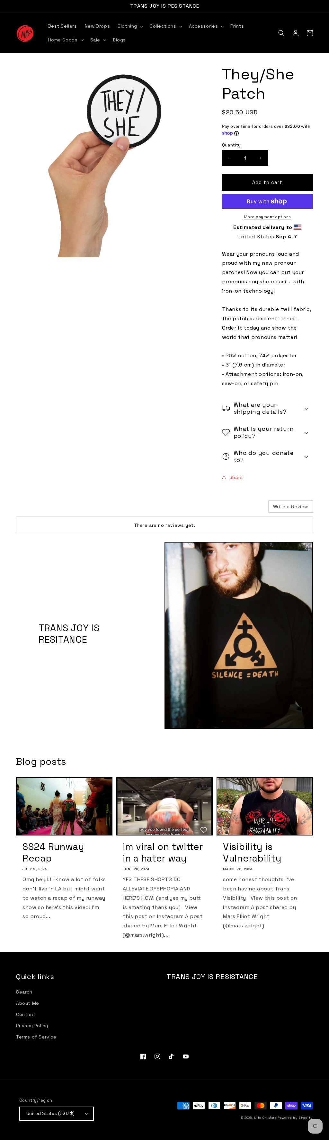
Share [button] (236, 477)
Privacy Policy (32, 1026)
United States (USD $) (50, 1113)
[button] (130, 26)
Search (24, 992)
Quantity (231, 145)
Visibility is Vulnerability (252, 852)
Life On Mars (265, 1118)
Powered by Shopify (295, 1118)
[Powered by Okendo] (45, 509)
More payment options (267, 216)
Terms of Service (36, 1037)
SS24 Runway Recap (53, 852)
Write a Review (290, 506)
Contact (25, 1014)
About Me (27, 1003)
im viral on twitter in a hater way (163, 852)
